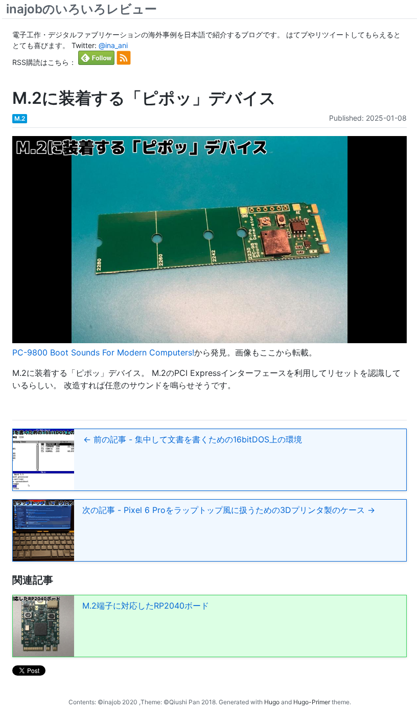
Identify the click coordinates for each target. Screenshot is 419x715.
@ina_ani (113, 45)
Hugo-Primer (311, 702)
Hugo (272, 702)
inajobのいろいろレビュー (81, 9)
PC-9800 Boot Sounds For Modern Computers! (103, 352)
